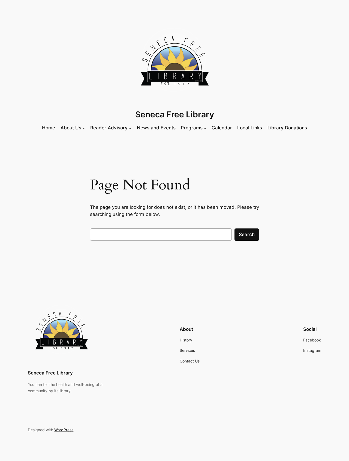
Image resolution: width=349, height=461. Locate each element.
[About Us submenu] (83, 127)
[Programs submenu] (205, 127)
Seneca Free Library (174, 114)
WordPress (63, 429)
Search (247, 234)
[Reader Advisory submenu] (130, 127)
